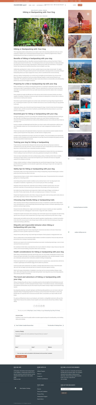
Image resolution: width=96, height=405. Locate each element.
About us (39, 373)
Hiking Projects (34, 10)
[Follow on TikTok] (72, 1)
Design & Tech (49, 4)
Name (16, 347)
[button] (64, 1)
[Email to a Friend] (39, 306)
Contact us (39, 376)
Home (30, 5)
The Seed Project (59, 4)
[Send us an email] (75, 1)
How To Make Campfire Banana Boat (24, 325)
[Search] (65, 5)
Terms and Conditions (42, 391)
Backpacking (47, 310)
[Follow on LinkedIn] (79, 1)
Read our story (17, 379)
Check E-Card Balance (42, 378)
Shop (33, 5)
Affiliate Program (41, 371)
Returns (39, 389)
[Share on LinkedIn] (44, 306)
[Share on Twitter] (37, 306)
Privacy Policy (40, 394)
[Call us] (76, 1)
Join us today (64, 379)
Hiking (53, 310)
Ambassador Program (42, 396)
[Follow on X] (74, 1)
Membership (56, 1)
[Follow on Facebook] (70, 1)
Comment (17, 336)
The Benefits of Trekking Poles (55, 325)
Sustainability (40, 5)
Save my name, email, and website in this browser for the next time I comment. (34, 353)
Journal (40, 10)
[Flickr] (81, 1)
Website (50, 347)
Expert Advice (40, 399)
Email (33, 347)
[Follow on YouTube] (80, 1)
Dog (51, 310)
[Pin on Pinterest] (41, 306)
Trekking (45, 10)
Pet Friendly (57, 310)
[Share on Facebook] (34, 306)
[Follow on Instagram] (71, 1)
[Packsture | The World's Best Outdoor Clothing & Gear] (20, 5)
